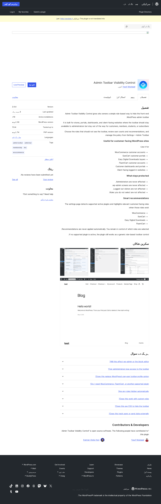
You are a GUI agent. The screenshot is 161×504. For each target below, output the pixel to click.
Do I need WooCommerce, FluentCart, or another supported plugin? (119, 384)
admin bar (28, 143)
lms (25, 147)
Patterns (119, 476)
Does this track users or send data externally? (129, 414)
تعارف (149, 465)
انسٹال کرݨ (120, 97)
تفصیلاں (143, 97)
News (149, 468)
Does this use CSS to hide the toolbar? (132, 406)
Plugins (120, 472)
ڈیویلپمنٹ (107, 97)
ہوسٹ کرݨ (148, 472)
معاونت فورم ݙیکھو (47, 199)
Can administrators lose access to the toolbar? (128, 369)
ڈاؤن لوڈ (32, 85)
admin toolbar (18, 143)
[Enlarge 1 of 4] (145, 251)
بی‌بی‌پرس (31, 472)
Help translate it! (64, 19)
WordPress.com (29, 465)
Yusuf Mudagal (128, 87)
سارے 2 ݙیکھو (16, 137)
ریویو (133, 97)
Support (90, 468)
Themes (119, 468)
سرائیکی (126, 489)
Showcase (119, 465)
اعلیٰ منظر (49, 159)
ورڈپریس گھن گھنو (11, 4)
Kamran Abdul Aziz (91, 440)
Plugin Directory (145, 12)
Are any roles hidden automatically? (133, 391)
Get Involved (60, 465)
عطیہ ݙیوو (61, 472)
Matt (33, 468)
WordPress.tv (87, 476)
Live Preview (19, 85)
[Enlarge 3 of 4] (85, 251)
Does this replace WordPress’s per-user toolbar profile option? (122, 376)
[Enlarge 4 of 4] (145, 281)
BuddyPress (30, 476)
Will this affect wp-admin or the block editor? (129, 362)
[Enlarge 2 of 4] (115, 251)
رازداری (149, 476)
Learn (91, 465)
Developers (89, 472)
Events (62, 468)
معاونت (15, 97)
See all (15, 179)
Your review (48, 179)
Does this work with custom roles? (134, 399)
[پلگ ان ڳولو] (126, 26)
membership (17, 147)
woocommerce (18, 152)
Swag (61, 476)
